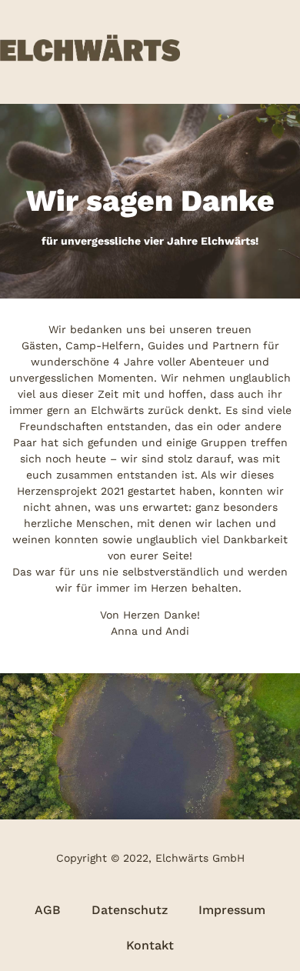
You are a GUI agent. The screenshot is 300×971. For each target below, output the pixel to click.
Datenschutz (130, 910)
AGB (48, 910)
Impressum (231, 910)
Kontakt (150, 945)
